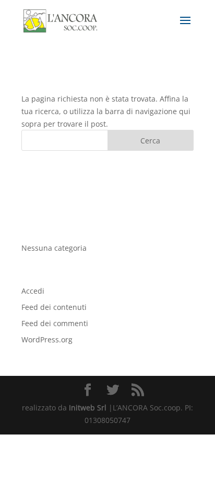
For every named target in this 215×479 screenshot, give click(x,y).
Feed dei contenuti (54, 307)
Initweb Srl (87, 408)
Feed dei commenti (54, 323)
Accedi (32, 291)
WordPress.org (47, 339)
